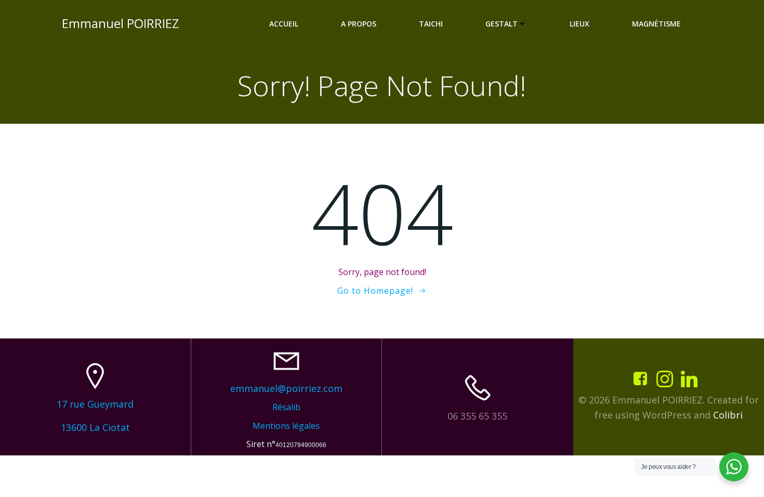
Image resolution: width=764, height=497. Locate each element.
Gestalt (501, 24)
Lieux (579, 24)
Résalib (286, 407)
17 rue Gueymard (95, 404)
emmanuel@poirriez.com (286, 388)
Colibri (728, 415)
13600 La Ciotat (95, 427)
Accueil (283, 24)
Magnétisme (656, 24)
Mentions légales (286, 425)
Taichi (431, 24)
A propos (358, 24)
